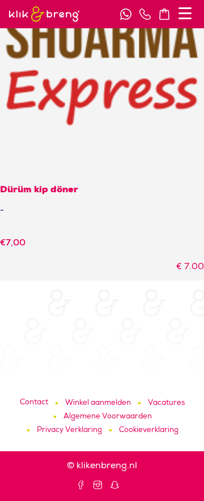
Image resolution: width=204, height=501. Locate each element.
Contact (34, 403)
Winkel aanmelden (98, 403)
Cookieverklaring (148, 430)
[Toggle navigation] (185, 13)
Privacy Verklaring (69, 430)
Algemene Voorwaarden (107, 417)
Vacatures (166, 403)
